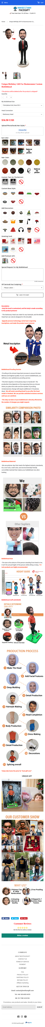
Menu (6, 2)
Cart (41, 2)
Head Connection (7, 110)
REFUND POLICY (22, 980)
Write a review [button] (22, 935)
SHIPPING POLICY (23, 977)
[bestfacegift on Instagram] (22, 1017)
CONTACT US (22, 959)
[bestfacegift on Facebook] (18, 1017)
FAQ (22, 972)
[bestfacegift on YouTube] (25, 1017)
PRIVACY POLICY (22, 975)
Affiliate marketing (22, 983)
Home (3, 21)
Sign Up (39, 1007)
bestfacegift (20, 1023)
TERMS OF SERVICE (22, 962)
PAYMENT (22, 964)
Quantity (4, 94)
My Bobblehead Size (8, 101)
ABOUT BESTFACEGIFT (22, 956)
